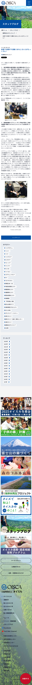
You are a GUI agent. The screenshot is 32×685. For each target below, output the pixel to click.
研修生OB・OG (9, 283)
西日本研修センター (10, 295)
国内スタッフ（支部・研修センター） (14, 319)
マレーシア (7, 263)
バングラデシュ (9, 248)
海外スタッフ (8, 316)
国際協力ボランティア (9, 33)
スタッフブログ (11, 24)
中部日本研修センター (10, 286)
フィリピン (7, 271)
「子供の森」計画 (9, 301)
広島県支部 (6, 667)
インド (6, 254)
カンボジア (7, 260)
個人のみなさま (8, 603)
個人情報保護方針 (8, 613)
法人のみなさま (8, 606)
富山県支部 (6, 660)
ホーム (5, 30)
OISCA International (10, 646)
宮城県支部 (6, 654)
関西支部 (6, 664)
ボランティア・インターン (11, 313)
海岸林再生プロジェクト (11, 307)
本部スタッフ (8, 322)
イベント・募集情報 (9, 621)
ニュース (6, 618)
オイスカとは (7, 596)
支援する (25, 679)
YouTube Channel (10, 631)
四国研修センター (9, 292)
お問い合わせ (7, 610)
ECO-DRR (7, 310)
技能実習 (7, 298)
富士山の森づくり (9, 304)
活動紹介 (6, 600)
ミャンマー (7, 265)
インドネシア (8, 257)
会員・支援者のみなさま (16, 573)
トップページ (16, 237)
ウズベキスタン (9, 280)
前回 (6, 62)
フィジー (7, 251)
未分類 (6, 328)
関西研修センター (9, 289)
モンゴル (7, 268)
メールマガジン (16, 560)
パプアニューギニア (10, 274)
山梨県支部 (6, 657)
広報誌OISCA (16, 567)
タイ (6, 277)
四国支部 (6, 671)
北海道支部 (6, 650)
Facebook (7, 628)
